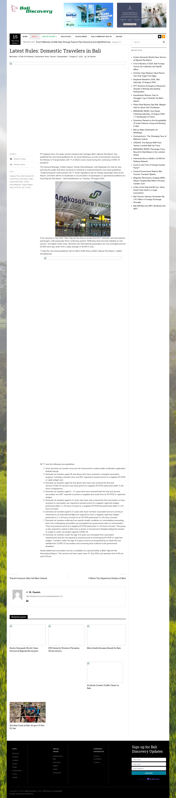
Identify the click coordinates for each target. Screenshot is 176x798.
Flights (55, 766)
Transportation (62, 57)
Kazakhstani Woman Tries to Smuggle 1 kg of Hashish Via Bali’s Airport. (148, 98)
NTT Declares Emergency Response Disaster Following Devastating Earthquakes (149, 89)
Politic (14, 767)
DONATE (119, 36)
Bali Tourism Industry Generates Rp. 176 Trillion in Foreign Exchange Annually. (149, 199)
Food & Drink (81, 36)
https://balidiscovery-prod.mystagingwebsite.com (44, 596)
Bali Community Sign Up (101, 36)
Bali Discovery (30, 791)
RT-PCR (18, 188)
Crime (14, 774)
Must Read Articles (15, 39)
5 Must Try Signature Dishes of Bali (107, 578)
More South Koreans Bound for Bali (104, 648)
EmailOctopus (154, 779)
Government (39, 57)
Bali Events (66, 36)
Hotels (14, 764)
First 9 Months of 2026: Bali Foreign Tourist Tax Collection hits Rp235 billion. (149, 66)
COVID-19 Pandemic (26, 57)
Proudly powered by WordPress (21, 794)
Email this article (19, 159)
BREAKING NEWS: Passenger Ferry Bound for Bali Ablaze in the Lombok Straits (149, 152)
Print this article (19, 165)
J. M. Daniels (91, 57)
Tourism (53, 57)
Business (15, 753)
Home (25, 36)
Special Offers (48, 36)
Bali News (24, 179)
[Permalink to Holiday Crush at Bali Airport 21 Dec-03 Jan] (28, 712)
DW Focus (47, 791)
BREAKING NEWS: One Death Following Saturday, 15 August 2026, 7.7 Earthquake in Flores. (149, 114)
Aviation (14, 57)
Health (14, 777)
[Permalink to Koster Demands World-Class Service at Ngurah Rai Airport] (28, 635)
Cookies (97, 762)
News (34, 36)
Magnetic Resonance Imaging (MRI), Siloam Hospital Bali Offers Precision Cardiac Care (149, 181)
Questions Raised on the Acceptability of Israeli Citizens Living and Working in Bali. (149, 123)
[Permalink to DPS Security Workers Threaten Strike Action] (66, 635)
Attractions (57, 762)
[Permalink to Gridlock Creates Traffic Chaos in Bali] (105, 672)
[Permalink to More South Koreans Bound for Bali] (106, 635)
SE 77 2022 (26, 188)
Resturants (57, 773)
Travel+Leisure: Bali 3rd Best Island (28, 578)
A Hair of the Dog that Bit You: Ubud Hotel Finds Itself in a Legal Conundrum (148, 190)
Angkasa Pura (15, 176)
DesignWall (57, 791)
